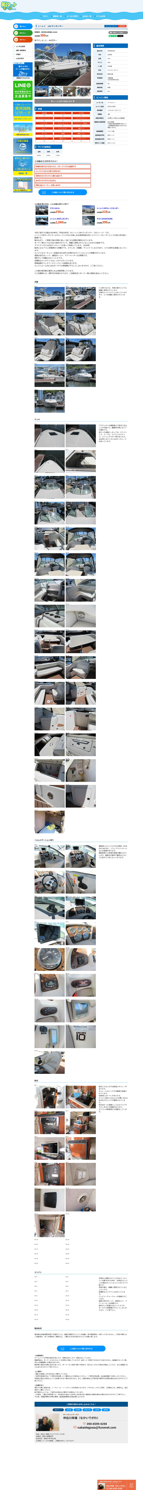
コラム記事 (100, 16)
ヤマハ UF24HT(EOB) (105, 218)
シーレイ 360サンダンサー (59, 218)
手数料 (18, 54)
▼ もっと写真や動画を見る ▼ (63, 101)
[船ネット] (9, 5)
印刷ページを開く (118, 32)
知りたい (23, 39)
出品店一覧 (86, 16)
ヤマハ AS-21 (55, 208)
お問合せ (131, 1487)
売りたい (23, 33)
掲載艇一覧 (57, 16)
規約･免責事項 (21, 50)
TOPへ (45, 16)
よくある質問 (72, 16)
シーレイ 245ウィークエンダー (108, 208)
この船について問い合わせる (62, 192)
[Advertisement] (106, 5)
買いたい (23, 26)
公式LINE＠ (20, 58)
